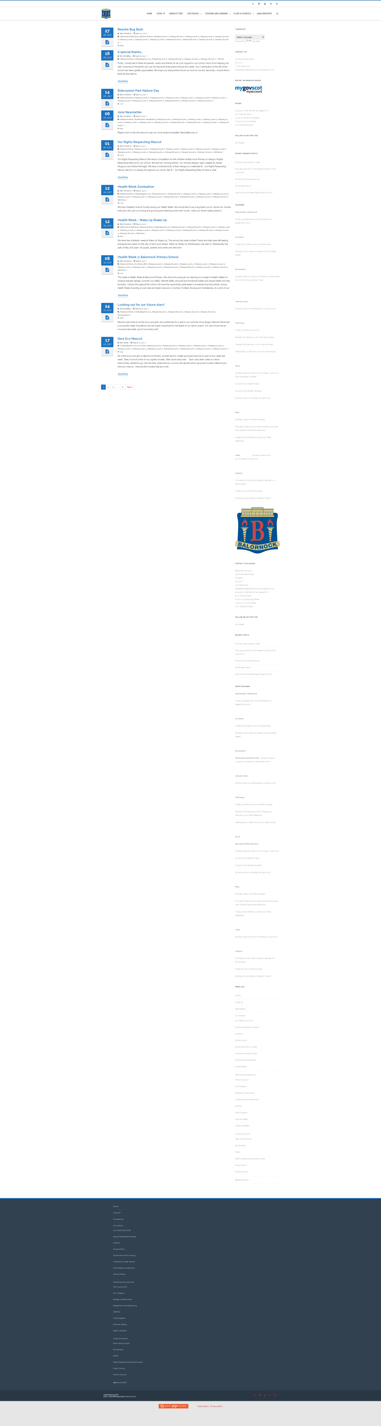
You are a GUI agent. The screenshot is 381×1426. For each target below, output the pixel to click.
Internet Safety (241, 1119)
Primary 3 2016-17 (207, 36)
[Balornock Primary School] (106, 13)
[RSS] (277, 3)
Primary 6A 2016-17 (174, 39)
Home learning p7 (243, 186)
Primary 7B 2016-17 (208, 59)
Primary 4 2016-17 (127, 39)
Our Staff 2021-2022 (244, 1021)
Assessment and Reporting (247, 1099)
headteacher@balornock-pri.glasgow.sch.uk (254, 70)
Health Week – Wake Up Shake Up (142, 220)
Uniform (239, 1034)
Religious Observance (244, 1093)
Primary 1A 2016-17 (161, 36)
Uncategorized (124, 315)
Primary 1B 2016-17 (177, 36)
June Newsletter (130, 112)
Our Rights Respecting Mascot (139, 142)
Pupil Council (241, 1165)
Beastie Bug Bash (130, 29)
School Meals (241, 1066)
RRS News (218, 152)
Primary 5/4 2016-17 (158, 39)
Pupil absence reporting (245, 1060)
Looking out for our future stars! (141, 304)
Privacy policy (216, 1406)
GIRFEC (238, 1106)
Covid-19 (161, 13)
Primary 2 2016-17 (192, 36)
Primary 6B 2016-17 (190, 39)
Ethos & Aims (241, 1040)
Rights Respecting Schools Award (250, 1159)
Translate (256, 41)
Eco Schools (240, 1145)
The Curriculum (242, 1080)
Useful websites (242, 1126)
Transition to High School (246, 1053)
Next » (130, 387)
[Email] (271, 3)
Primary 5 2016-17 (142, 39)
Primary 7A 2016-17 (206, 39)
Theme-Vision (130, 1396)
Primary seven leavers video (247, 162)
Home (149, 13)
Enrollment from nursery (246, 1047)
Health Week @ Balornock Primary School (148, 257)
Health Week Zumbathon (136, 186)
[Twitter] (259, 3)
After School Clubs (243, 1139)
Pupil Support (241, 1112)
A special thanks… (130, 52)
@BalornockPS (264, 13)
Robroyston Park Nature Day (138, 90)
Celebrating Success (142, 59)
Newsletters (176, 13)
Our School (193, 13)
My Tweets (239, 143)
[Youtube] (265, 3)
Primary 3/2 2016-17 (203, 98)
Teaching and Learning (216, 13)
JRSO (145, 264)
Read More (123, 81)
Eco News (138, 264)
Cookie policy (203, 1406)
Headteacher (139, 119)
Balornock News (146, 36)
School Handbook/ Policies (247, 1027)
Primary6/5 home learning (247, 179)
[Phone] (253, 3)
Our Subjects (241, 1086)
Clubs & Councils (242, 13)
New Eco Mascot (130, 338)
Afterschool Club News (129, 36)
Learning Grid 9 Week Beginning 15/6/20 (254, 192)
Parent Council (241, 1172)
